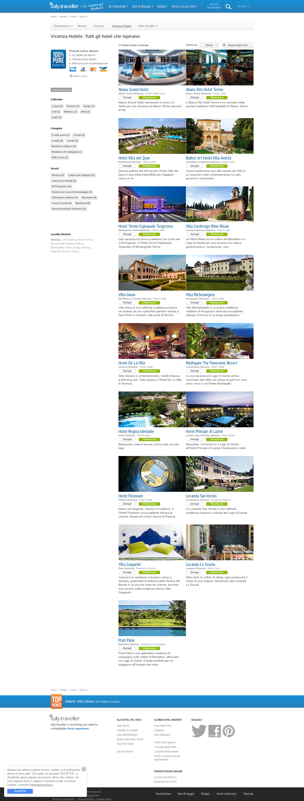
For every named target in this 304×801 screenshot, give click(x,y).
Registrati (214, 7)
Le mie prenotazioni (165, 777)
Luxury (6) (57, 106)
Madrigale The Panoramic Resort (211, 363)
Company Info (91, 795)
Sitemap (248, 793)
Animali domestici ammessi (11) (69, 208)
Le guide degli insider (166, 751)
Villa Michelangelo (200, 294)
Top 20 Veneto (125, 751)
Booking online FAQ (165, 781)
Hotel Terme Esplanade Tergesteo (145, 226)
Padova (79, 243)
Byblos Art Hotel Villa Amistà (208, 158)
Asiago (77, 247)
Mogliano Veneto (60, 251)
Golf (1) (56, 111)
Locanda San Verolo (201, 496)
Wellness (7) (70, 111)
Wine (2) (85, 111)
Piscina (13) (73, 106)
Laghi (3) (56, 117)
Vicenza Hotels (121, 26)
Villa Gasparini (129, 564)
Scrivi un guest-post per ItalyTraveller (167, 757)
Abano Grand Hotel (133, 89)
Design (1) (89, 106)
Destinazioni (117, 6)
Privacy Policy (86, 799)
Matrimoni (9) (82, 203)
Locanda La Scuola (200, 564)
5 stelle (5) (79, 135)
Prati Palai (126, 640)
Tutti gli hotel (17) (61, 90)
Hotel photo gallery (164, 742)
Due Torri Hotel (125, 743)
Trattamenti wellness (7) (65, 197)
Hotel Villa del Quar (134, 158)
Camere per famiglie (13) (81, 175)
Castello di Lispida (127, 730)
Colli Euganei (69, 239)
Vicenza (55, 239)
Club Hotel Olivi (163, 725)
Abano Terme (85, 239)
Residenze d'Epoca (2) (64, 146)
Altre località (146, 26)
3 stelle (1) (72, 140)
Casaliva (159, 730)
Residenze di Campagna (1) (67, 152)
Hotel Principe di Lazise (204, 431)
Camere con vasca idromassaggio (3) (72, 192)
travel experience (78, 728)
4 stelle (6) (57, 140)
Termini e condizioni (63, 799)
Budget (163, 6)
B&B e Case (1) (60, 157)
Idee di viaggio (141, 6)
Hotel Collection (183, 6)
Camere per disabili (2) (64, 181)
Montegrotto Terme (61, 247)
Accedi (214, 4)
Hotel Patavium (130, 496)
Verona (86, 247)
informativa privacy (41, 784)
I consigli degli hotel (165, 746)
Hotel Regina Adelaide (136, 431)
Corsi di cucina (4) (62, 203)
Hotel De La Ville (131, 363)
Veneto (82, 26)
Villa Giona (126, 294)
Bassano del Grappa (62, 243)
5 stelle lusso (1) (60, 135)
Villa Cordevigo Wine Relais (207, 226)
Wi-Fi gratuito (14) (61, 186)
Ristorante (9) (89, 197)
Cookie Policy (103, 799)
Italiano (242, 6)
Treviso (75, 251)
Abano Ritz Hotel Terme (204, 89)
